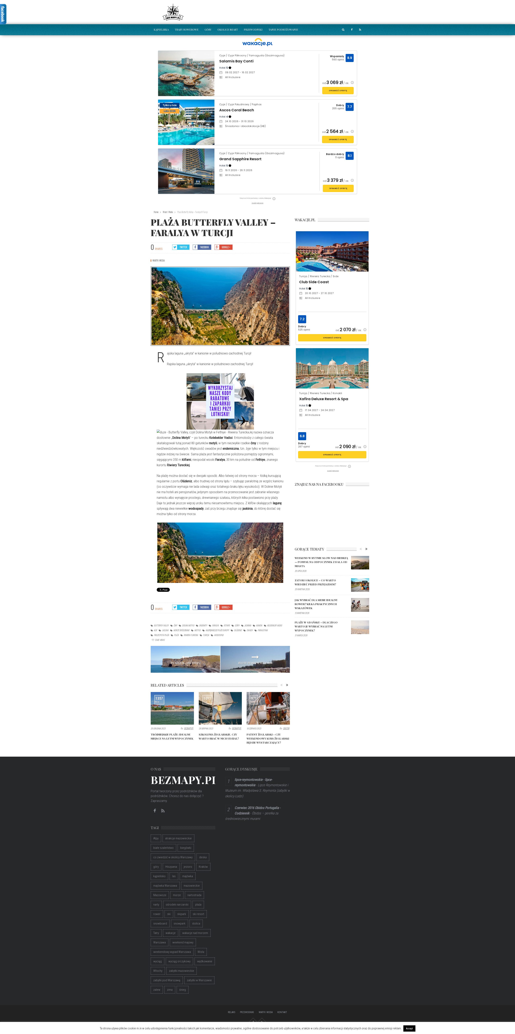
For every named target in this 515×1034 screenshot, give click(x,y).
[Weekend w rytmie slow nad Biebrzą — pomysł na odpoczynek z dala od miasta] (360, 563)
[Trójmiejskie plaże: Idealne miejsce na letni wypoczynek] (172, 708)
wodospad (219, 635)
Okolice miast (227, 29)
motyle (197, 630)
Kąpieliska (161, 29)
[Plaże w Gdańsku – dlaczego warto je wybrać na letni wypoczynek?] (360, 627)
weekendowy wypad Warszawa (172, 952)
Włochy (157, 971)
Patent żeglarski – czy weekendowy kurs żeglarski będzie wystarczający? (268, 738)
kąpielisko (159, 876)
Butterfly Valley (161, 625)
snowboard (160, 923)
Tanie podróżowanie (283, 29)
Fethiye (227, 625)
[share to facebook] (351, 29)
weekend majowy (182, 942)
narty (156, 904)
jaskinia (247, 625)
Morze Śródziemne (181, 630)
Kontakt (282, 1012)
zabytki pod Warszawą (166, 980)
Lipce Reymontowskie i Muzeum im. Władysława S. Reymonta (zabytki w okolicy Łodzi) (257, 790)
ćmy (175, 625)
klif (155, 630)
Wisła (201, 952)
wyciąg (157, 961)
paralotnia (263, 630)
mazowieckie (192, 885)
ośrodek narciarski (177, 904)
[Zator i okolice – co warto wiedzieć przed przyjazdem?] (360, 585)
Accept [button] (409, 1028)
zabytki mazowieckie (181, 971)
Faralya (215, 625)
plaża (176, 635)
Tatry (156, 933)
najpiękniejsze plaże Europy (217, 630)
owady (250, 630)
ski (169, 914)
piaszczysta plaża (161, 635)
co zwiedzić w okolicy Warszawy (173, 857)
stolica (196, 923)
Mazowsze (159, 895)
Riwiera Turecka (191, 635)
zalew (156, 990)
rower (157, 914)
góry (237, 625)
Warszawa (159, 942)
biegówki (185, 848)
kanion (259, 625)
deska (203, 857)
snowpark (179, 923)
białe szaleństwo (163, 848)
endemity (203, 625)
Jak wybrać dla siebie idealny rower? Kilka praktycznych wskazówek (316, 604)
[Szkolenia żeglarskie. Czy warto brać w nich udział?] (220, 708)
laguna (165, 630)
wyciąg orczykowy (179, 961)
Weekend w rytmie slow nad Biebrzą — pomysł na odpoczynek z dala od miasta (321, 562)
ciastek (286, 728)
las (174, 876)
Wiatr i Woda (158, 260)
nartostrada (194, 895)
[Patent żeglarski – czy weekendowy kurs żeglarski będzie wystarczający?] (268, 708)
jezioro (188, 867)
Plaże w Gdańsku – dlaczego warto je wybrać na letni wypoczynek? (316, 626)
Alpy (156, 838)
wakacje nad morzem (195, 933)
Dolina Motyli (188, 625)
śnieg (182, 990)
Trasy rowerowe (187, 29)
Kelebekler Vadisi (274, 625)
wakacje (171, 933)
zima (170, 990)
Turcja (206, 635)
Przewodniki (253, 29)
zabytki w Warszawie (199, 980)
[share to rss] (360, 29)
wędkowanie (204, 961)
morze (177, 895)
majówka (187, 876)
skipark (181, 914)
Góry (208, 29)
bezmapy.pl (188, 728)
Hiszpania (171, 867)
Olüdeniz (238, 630)
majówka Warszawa (165, 885)
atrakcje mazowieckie (178, 838)
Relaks (231, 1012)
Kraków (203, 867)
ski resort (198, 914)
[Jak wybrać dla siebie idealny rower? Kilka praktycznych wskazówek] (360, 605)
